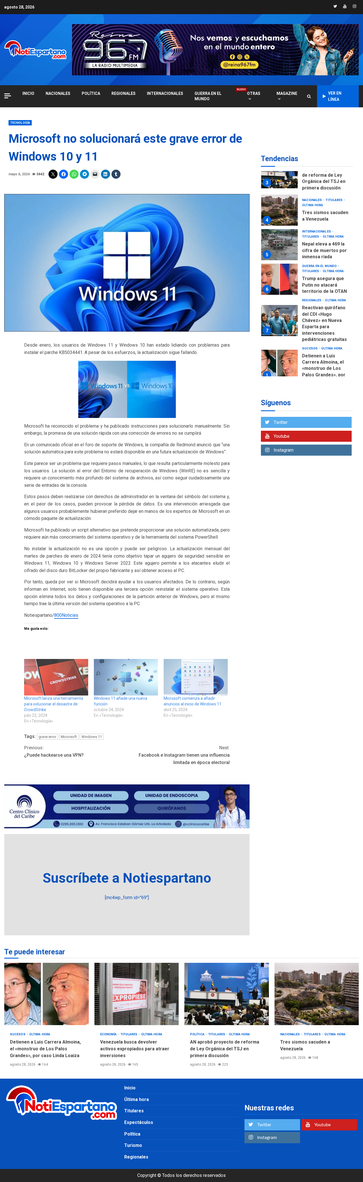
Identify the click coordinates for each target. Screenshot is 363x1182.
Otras (253, 93)
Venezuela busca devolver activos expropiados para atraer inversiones (136, 994)
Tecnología (20, 123)
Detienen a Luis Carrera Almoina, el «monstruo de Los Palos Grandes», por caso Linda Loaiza (279, 365)
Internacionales (165, 93)
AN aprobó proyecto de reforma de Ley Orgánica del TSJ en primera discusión (279, 172)
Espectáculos (138, 1122)
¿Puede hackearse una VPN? (54, 751)
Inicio (130, 1088)
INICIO (28, 93)
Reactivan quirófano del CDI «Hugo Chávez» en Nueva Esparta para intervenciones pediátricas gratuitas (279, 320)
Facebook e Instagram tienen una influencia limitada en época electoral (184, 755)
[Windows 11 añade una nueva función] (126, 677)
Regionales (123, 93)
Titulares (334, 200)
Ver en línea (334, 96)
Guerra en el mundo (215, 96)
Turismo (133, 1145)
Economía (109, 1034)
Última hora (312, 205)
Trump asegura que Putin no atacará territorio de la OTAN (279, 279)
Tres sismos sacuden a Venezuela (279, 210)
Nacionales (58, 93)
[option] (307, 174)
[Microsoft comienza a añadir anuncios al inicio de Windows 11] (196, 677)
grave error (47, 737)
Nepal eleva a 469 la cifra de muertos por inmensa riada (279, 244)
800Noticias (66, 615)
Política (91, 93)
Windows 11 (91, 737)
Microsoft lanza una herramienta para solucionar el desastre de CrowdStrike (53, 704)
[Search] (309, 96)
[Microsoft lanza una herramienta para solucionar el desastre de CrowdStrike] (56, 677)
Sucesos (310, 348)
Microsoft (69, 737)
